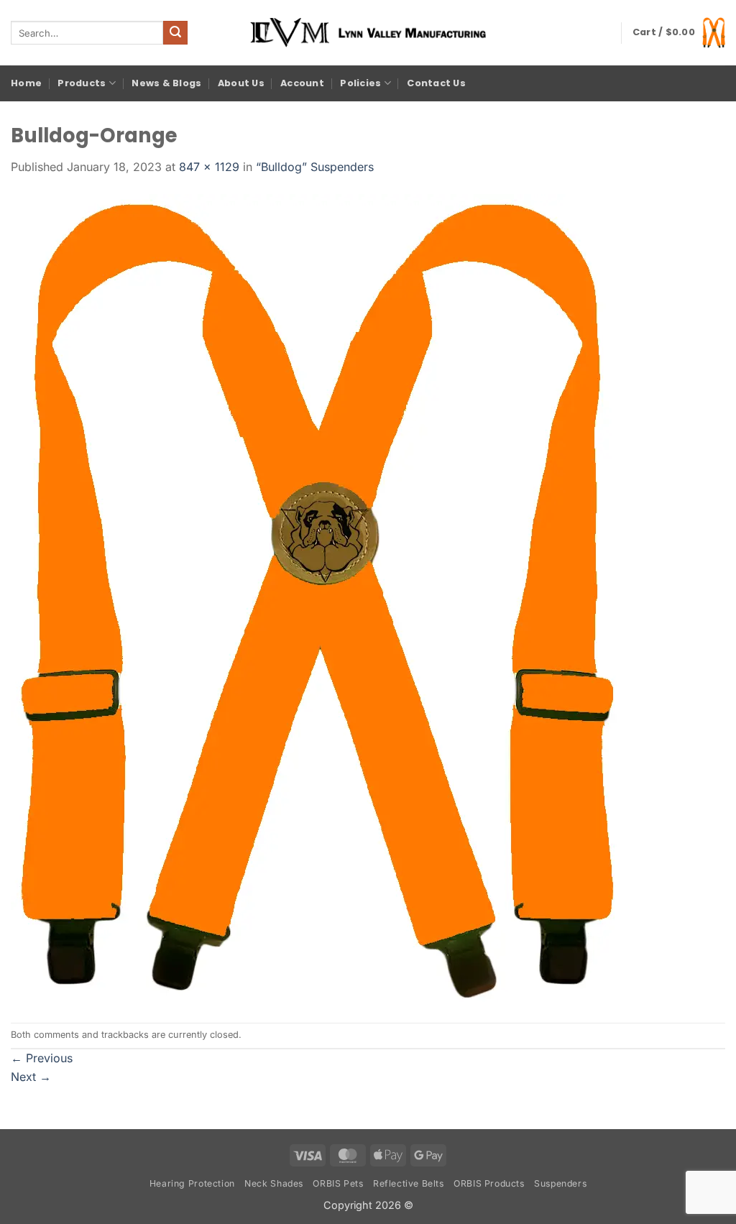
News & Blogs (166, 83)
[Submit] (175, 33)
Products (82, 83)
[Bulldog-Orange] (315, 598)
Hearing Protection (192, 1183)
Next (31, 1076)
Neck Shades (273, 1183)
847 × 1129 (209, 167)
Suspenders (560, 1183)
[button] (678, 32)
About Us (241, 83)
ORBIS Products (489, 1183)
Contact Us (436, 83)
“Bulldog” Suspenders (315, 167)
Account (302, 83)
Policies (360, 83)
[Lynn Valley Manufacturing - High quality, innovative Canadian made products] (368, 32)
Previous (42, 1058)
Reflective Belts (408, 1183)
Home (26, 83)
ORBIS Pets (338, 1183)
